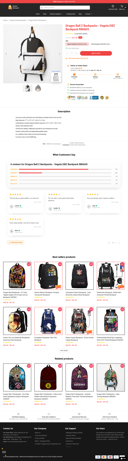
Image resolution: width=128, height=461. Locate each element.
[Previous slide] (6, 54)
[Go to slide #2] (38, 88)
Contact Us (69, 441)
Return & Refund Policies (73, 438)
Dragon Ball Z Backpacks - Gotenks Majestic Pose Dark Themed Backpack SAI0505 (79, 396)
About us (37, 432)
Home (5, 20)
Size (67, 41)
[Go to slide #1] (27, 88)
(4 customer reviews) (80, 33)
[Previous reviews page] (109, 243)
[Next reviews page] (119, 243)
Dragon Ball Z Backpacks (37, 20)
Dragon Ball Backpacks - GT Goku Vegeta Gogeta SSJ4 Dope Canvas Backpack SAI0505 (15, 295)
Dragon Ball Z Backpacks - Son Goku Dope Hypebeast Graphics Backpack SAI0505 (16, 396)
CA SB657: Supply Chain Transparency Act (48, 444)
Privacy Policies (39, 438)
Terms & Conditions (41, 435)
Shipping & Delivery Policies (74, 432)
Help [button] (124, 458)
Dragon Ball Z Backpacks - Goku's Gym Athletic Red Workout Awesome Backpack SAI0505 (48, 396)
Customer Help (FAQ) (72, 444)
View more (64, 350)
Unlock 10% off (4, 452)
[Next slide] (59, 54)
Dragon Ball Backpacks (18, 20)
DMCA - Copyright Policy (42, 441)
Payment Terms (71, 435)
